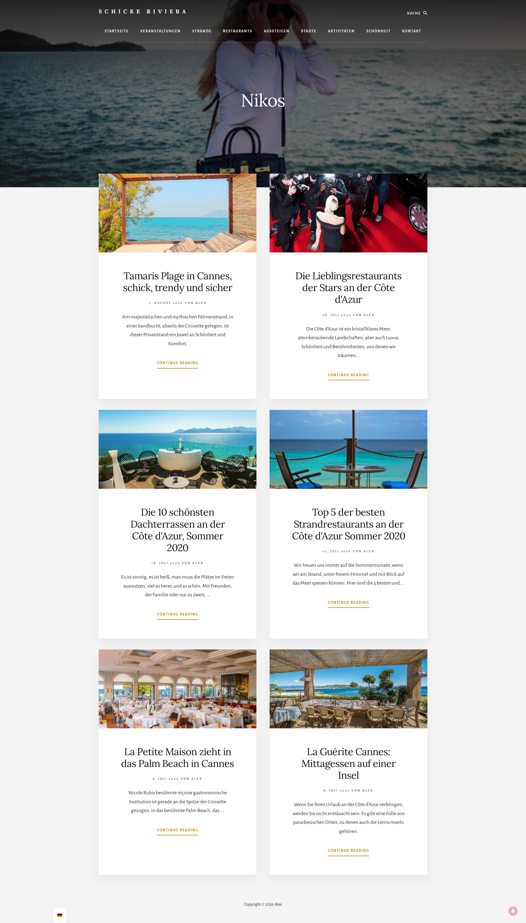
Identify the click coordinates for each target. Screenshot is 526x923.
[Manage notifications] (513, 911)
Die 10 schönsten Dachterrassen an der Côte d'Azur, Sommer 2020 (177, 530)
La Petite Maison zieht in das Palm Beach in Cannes (177, 757)
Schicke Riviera (143, 11)
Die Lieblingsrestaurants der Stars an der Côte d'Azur (348, 287)
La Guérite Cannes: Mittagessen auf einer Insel (348, 763)
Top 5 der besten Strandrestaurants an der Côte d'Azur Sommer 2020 (348, 524)
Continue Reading (177, 365)
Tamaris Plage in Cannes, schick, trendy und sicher (177, 281)
